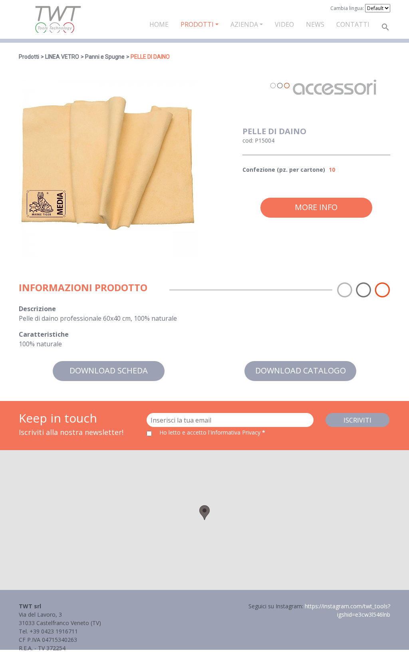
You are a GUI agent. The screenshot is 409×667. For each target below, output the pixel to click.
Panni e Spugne (105, 57)
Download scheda (108, 370)
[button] (204, 512)
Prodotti (197, 24)
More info (316, 207)
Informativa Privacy (44, 656)
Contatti (352, 24)
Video (284, 24)
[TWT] (58, 19)
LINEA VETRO (62, 57)
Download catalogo (300, 370)
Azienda (244, 24)
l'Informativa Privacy (235, 432)
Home (159, 24)
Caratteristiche (44, 334)
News (315, 24)
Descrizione (37, 308)
